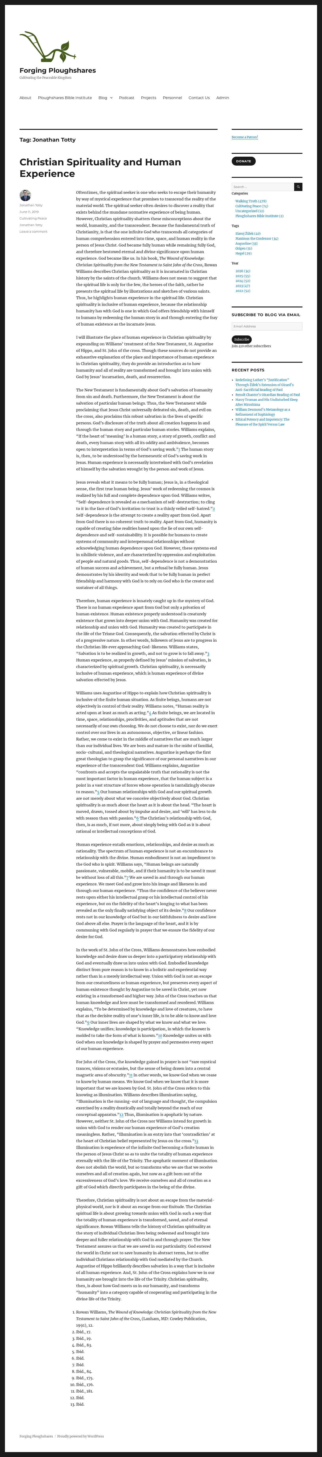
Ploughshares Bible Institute (65, 98)
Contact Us (199, 98)
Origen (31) (243, 249)
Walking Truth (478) (251, 201)
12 (122, 1114)
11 (130, 1075)
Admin (222, 98)
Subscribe (241, 340)
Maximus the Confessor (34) (256, 239)
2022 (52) (242, 291)
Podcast (126, 98)
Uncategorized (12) (249, 211)
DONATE (243, 161)
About (25, 98)
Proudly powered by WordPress (80, 1436)
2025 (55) (242, 276)
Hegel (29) (243, 253)
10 (160, 1035)
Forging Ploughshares (58, 70)
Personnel (172, 98)
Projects (148, 98)
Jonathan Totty (31, 205)
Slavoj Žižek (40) (248, 234)
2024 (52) (242, 281)
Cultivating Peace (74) (251, 206)
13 (196, 1141)
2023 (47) (242, 286)
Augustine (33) (246, 244)
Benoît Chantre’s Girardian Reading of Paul (267, 395)
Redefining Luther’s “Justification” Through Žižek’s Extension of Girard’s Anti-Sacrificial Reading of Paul (264, 385)
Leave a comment (33, 231)
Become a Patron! (245, 137)
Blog (103, 98)
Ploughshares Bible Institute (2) (259, 216)
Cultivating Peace (33, 218)
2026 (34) (242, 271)
